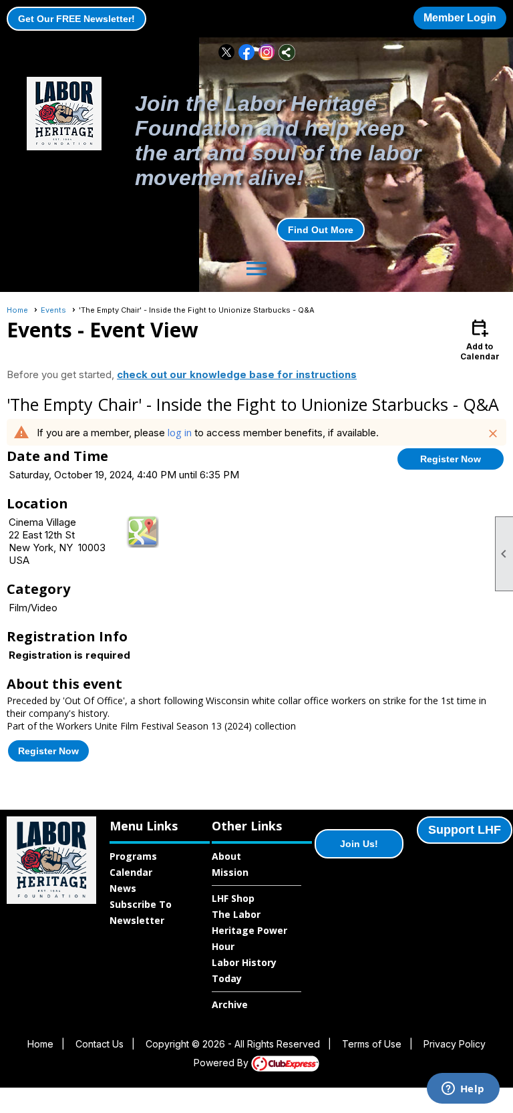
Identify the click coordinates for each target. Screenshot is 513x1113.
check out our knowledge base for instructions (237, 374)
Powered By (222, 1062)
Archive (230, 1004)
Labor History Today (244, 970)
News (123, 888)
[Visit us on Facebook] (246, 52)
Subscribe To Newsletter (141, 912)
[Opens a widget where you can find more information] (463, 1089)
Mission (230, 872)
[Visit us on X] (226, 52)
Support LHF (464, 829)
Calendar (131, 872)
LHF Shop (233, 898)
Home (17, 310)
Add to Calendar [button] (480, 339)
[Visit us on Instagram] (267, 52)
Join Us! (359, 843)
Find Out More (320, 229)
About (226, 856)
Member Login (459, 17)
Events (53, 310)
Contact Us (99, 1044)
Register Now (450, 459)
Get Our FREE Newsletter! (76, 18)
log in (180, 432)
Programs (133, 856)
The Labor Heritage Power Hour (249, 930)
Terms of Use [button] (371, 1044)
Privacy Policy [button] (454, 1044)
